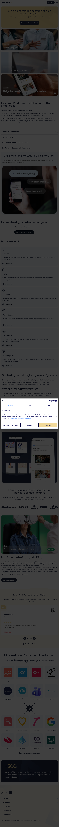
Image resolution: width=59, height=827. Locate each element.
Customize (29, 425)
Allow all (48, 425)
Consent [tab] (10, 405)
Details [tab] (29, 405)
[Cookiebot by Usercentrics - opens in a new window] (50, 401)
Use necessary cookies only (10, 425)
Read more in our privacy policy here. (20, 418)
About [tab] (48, 405)
